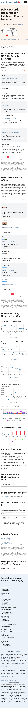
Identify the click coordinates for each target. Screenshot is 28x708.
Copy (23, 517)
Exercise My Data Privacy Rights (9, 680)
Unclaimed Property (6, 609)
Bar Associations (5, 616)
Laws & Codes (5, 615)
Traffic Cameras (5, 647)
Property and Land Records (7, 597)
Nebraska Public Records (7, 46)
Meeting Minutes (5, 620)
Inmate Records (5, 644)
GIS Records (4, 603)
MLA (13, 517)
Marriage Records (5, 590)
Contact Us (8, 496)
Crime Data (4, 642)
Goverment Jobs (5, 635)
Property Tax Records (6, 599)
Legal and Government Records (8, 607)
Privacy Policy (21, 664)
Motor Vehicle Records (7, 622)
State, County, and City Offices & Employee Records (14, 631)
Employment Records (6, 634)
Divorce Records (5, 593)
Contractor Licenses (6, 628)
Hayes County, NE (5, 542)
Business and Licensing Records (8, 624)
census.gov (16, 337)
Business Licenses (6, 626)
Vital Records (4, 587)
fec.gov (16, 443)
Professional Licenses (6, 629)
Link (4, 517)
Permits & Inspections (6, 612)
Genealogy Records (6, 594)
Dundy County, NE (5, 539)
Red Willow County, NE (6, 543)
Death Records (5, 592)
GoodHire (19, 663)
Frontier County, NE (6, 541)
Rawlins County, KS (5, 538)
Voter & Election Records (7, 613)
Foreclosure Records (6, 600)
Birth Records (5, 589)
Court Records (5, 641)
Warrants (4, 640)
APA (17, 517)
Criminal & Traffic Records (7, 637)
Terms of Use (4, 666)
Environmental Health (6, 617)
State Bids (4, 619)
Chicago (9, 517)
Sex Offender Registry (6, 645)
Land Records (5, 602)
